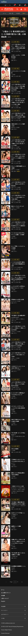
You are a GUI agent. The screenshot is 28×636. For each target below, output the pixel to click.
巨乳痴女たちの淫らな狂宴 (17, 299)
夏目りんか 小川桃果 (15, 161)
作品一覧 (11, 13)
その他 (2, 618)
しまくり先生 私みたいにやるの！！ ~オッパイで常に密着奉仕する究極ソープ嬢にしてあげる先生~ (18, 87)
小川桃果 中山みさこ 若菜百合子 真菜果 (18, 506)
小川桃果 (13, 58)
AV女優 (18, 13)
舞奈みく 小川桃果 (15, 49)
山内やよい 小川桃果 (15, 331)
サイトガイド (4, 610)
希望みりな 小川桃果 (15, 91)
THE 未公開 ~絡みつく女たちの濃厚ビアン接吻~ (18, 553)
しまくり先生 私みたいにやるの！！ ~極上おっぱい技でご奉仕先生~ (18, 184)
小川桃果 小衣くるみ (15, 280)
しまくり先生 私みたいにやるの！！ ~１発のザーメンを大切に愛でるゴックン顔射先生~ (18, 224)
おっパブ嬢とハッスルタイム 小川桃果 (18, 247)
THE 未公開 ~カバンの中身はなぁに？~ (18, 433)
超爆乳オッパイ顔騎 (16, 526)
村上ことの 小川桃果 (15, 369)
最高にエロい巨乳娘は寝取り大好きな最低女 (18, 473)
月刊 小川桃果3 (15, 448)
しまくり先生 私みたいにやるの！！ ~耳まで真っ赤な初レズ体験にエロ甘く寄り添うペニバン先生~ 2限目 (18, 101)
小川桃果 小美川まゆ (15, 227)
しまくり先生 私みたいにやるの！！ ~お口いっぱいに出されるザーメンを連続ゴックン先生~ (18, 157)
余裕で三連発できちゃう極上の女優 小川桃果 (18, 420)
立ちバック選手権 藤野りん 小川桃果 (18, 167)
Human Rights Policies (6, 629)
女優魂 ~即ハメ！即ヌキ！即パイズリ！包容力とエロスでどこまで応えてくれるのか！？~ (18, 542)
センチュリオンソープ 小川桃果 (18, 72)
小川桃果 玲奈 (14, 556)
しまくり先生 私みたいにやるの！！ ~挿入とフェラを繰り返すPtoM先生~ (18, 384)
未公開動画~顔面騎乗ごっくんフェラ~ (18, 567)
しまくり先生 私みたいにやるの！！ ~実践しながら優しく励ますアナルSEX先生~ (18, 344)
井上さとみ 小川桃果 (15, 301)
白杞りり (13, 569)
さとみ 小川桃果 (14, 106)
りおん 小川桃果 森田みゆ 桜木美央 (18, 437)
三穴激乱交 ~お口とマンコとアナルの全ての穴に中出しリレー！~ (18, 461)
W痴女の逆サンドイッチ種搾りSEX (18, 124)
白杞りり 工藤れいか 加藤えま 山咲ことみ (18, 319)
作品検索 (3, 606)
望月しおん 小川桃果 (15, 347)
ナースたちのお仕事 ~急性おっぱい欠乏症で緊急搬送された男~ (18, 264)
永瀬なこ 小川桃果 (15, 207)
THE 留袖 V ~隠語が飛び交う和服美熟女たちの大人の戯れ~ (18, 503)
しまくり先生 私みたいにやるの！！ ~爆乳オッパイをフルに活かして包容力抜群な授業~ (18, 46)
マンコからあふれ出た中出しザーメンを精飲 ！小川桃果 (18, 233)
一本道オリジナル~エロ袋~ (17, 486)
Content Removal (5, 633)
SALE (24, 13)
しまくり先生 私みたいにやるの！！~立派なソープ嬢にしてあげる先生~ (18, 328)
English (3, 601)
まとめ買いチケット (6, 592)
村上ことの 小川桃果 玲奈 (17, 267)
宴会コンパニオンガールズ (17, 206)
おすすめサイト (5, 614)
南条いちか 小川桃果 (15, 118)
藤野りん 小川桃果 (15, 147)
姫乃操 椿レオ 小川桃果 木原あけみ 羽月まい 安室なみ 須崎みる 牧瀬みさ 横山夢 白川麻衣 (18, 489)
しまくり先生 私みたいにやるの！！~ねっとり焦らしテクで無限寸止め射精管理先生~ (18, 277)
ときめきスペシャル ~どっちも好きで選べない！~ (18, 367)
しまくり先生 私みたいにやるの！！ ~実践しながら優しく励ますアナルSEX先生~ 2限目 (18, 115)
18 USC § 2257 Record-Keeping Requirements (12, 626)
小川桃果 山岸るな (15, 387)
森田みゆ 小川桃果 (15, 127)
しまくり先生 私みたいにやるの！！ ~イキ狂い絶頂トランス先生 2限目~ (18, 197)
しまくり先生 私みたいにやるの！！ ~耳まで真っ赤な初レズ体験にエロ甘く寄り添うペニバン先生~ (18, 142)
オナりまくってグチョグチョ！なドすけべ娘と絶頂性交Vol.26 (18, 408)
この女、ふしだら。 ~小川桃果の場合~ (18, 56)
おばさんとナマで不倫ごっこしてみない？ (18, 513)
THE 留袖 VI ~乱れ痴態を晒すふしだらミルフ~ (18, 316)
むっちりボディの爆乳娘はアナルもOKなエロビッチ (18, 393)
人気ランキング (5, 598)
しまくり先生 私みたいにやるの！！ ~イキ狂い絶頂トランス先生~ (18, 354)
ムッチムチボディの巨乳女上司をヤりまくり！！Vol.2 (18, 287)
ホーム (4, 13)
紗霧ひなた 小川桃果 (15, 200)
